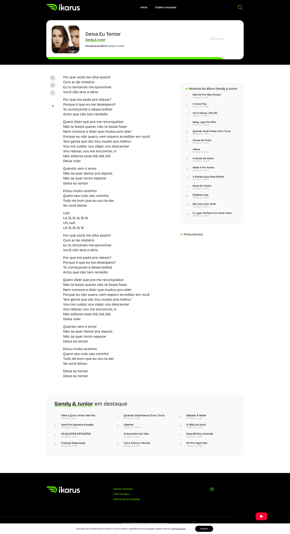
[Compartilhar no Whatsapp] (53, 78)
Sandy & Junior (95, 40)
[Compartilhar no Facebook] (53, 85)
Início (143, 7)
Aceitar (204, 528)
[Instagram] (212, 490)
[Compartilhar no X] (53, 93)
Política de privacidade (126, 499)
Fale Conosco (121, 493)
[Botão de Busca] (240, 7)
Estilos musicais (165, 7)
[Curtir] (52, 101)
